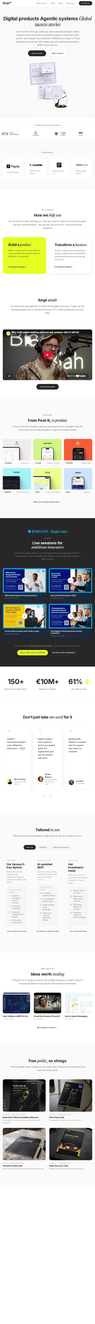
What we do (41, 3)
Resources (70, 3)
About (60, 3)
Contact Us (85, 3)
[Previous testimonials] (44, 795)
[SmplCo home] (7, 3)
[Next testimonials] (50, 795)
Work (53, 3)
